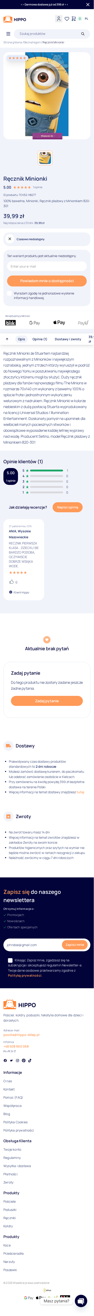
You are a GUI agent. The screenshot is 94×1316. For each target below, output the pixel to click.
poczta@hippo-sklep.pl (21, 1035)
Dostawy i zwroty (68, 339)
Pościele (9, 1201)
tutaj (80, 792)
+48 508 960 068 (16, 1046)
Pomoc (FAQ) (13, 1097)
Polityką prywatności (24, 975)
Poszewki (10, 1270)
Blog (6, 1114)
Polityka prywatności (18, 1130)
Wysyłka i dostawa (17, 1166)
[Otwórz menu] (8, 34)
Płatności (10, 1174)
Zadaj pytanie (47, 700)
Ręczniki (9, 1218)
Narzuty (9, 1261)
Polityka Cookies (15, 1122)
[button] (45, 158)
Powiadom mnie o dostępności (47, 280)
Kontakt (9, 1089)
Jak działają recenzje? (28, 507)
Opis (21, 339)
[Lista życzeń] (67, 18)
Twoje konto (12, 1149)
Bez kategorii (32, 42)
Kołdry (8, 1226)
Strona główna (12, 42)
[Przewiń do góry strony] (7, 339)
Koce (7, 1245)
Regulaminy (12, 1157)
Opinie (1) (40, 339)
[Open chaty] (81, 1301)
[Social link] (5, 1061)
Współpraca (12, 1105)
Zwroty (8, 1182)
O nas (7, 1081)
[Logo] (14, 19)
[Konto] (58, 18)
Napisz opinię (67, 507)
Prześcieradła (13, 1253)
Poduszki (10, 1209)
